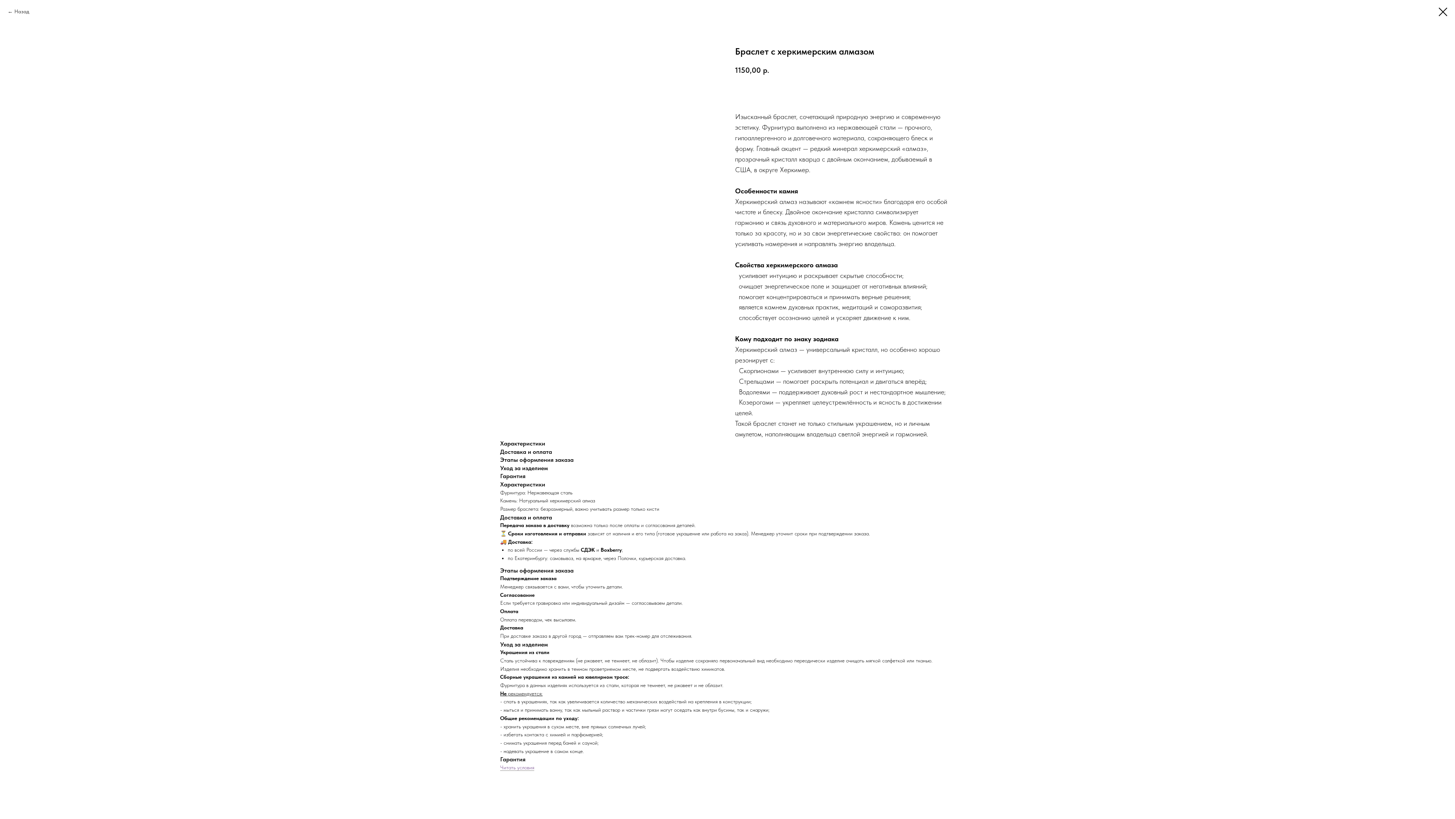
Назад (21, 11)
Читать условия (517, 767)
